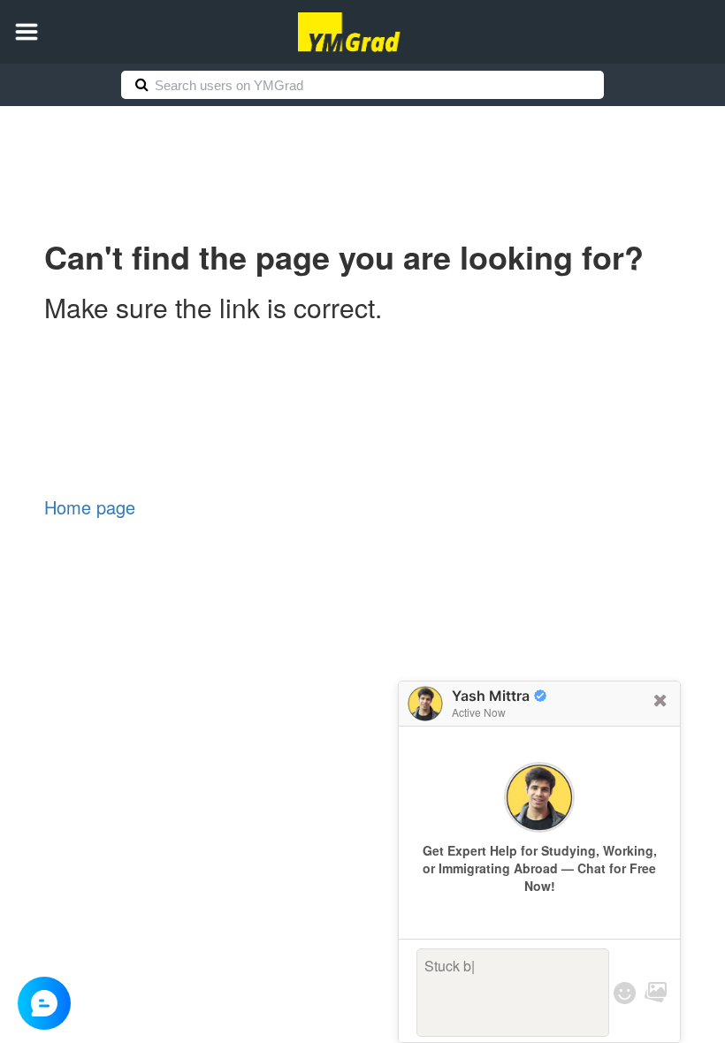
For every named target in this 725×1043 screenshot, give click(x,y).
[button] (26, 32)
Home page (89, 507)
